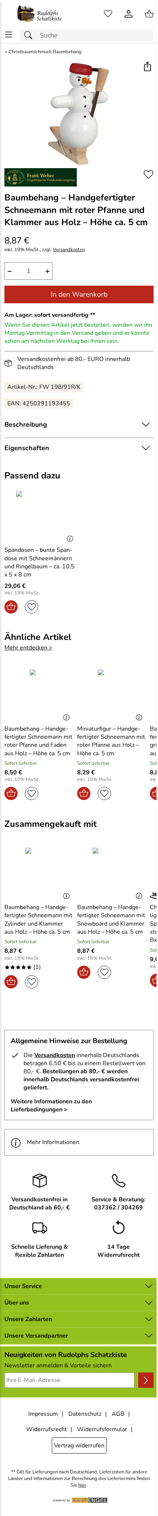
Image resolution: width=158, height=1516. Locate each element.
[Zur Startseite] (39, 14)
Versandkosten (69, 250)
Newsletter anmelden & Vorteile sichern (58, 1365)
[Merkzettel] (108, 14)
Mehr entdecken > (28, 648)
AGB (118, 1414)
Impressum (43, 1414)
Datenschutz (84, 1414)
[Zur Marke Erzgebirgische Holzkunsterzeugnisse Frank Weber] (40, 177)
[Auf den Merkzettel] (148, 174)
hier (82, 1485)
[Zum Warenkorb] (149, 14)
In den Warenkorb (79, 294)
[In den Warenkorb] (11, 607)
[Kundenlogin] (128, 14)
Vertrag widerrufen (79, 1445)
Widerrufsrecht (46, 1429)
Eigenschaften (26, 448)
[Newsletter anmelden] (146, 1380)
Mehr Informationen (53, 1142)
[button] (147, 67)
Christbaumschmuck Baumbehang (45, 52)
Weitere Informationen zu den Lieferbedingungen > (51, 1105)
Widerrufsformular (102, 1429)
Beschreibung (25, 424)
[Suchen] (30, 35)
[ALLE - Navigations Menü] (8, 34)
